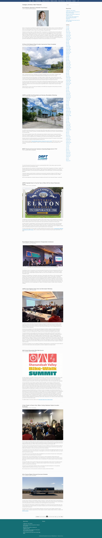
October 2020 (68, 114)
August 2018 (68, 143)
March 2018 (68, 150)
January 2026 (68, 33)
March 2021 (68, 107)
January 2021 (68, 109)
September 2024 (68, 52)
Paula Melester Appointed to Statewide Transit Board (34, 7)
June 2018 (67, 146)
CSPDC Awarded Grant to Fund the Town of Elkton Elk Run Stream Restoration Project (41, 183)
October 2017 (68, 156)
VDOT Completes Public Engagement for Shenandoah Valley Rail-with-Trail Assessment (72, 17)
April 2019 (67, 133)
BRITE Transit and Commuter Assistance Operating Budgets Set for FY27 (39, 149)
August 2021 (68, 100)
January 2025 (68, 47)
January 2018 (68, 153)
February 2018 (68, 152)
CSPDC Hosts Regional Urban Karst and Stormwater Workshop (37, 289)
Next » (62, 516)
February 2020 (68, 124)
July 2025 (67, 40)
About (33, 0)
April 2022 (67, 90)
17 (59, 516)
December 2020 (68, 111)
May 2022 (67, 88)
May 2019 (67, 132)
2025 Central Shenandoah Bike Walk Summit (33, 350)
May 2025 (67, 42)
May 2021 (67, 104)
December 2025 (68, 35)
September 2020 (68, 115)
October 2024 (68, 50)
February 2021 (68, 108)
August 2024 (68, 53)
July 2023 (67, 70)
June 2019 (67, 131)
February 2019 (68, 136)
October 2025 (68, 36)
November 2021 (68, 97)
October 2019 (68, 128)
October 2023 (68, 66)
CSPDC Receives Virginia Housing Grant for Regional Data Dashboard (73, 12)
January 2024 (68, 63)
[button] (78, 1)
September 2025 (68, 38)
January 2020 (68, 125)
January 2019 (68, 138)
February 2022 (68, 93)
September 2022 (68, 83)
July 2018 (67, 145)
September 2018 (68, 142)
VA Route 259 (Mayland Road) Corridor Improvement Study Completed (39, 44)
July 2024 (67, 54)
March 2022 (68, 91)
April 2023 (67, 74)
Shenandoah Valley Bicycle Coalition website (46, 399)
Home (30, 0)
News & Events (68, 0)
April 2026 (67, 29)
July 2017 (67, 157)
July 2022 (67, 85)
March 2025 (68, 45)
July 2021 (67, 101)
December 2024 (68, 49)
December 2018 (68, 139)
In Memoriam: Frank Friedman (70, 10)
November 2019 (68, 126)
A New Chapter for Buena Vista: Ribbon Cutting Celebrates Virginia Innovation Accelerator (40, 405)
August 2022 (68, 84)
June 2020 (67, 118)
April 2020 (67, 121)
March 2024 (68, 60)
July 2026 (67, 26)
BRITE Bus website (25, 510)
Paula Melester (33, 8)
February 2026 (68, 32)
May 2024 (67, 57)
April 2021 (67, 105)
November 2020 (68, 112)
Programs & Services (46, 0)
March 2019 (68, 135)
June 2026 (67, 28)
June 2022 (67, 87)
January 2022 (68, 94)
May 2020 (67, 119)
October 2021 (68, 98)
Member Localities (54, 0)
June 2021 (67, 102)
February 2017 (68, 160)
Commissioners (38, 0)
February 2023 (68, 77)
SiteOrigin (61, 535)
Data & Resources (61, 0)
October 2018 (68, 140)
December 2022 (68, 80)
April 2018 (67, 149)
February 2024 (68, 62)
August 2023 (68, 69)
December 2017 (68, 155)
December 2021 (68, 95)
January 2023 (68, 78)
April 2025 (67, 43)
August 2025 (68, 39)
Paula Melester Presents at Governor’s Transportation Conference (37, 242)
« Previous (37, 516)
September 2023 (68, 67)
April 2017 (67, 159)
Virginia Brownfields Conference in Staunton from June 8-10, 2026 (42, 141)
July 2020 (67, 116)
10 (55, 516)
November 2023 (68, 64)
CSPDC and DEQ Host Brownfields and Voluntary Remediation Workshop (39, 95)
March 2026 (68, 30)
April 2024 (67, 59)
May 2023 (67, 73)
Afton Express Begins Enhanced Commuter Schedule (35, 474)
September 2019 (68, 129)
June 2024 (67, 56)
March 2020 (68, 122)
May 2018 (67, 148)
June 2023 (67, 71)
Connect (73, 0)
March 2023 (68, 76)
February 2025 (68, 46)
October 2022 (68, 81)
